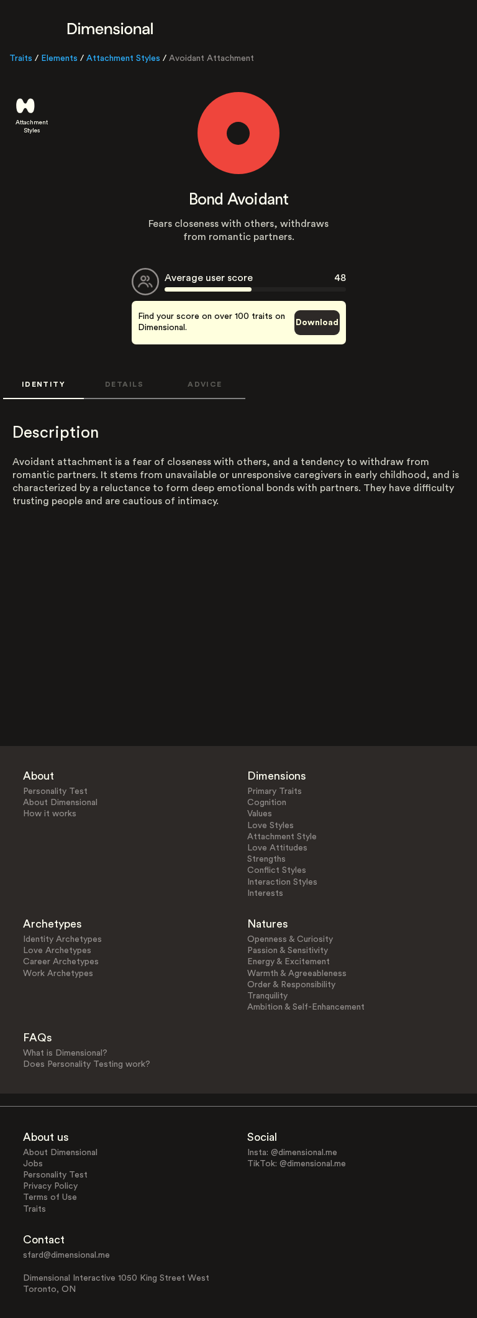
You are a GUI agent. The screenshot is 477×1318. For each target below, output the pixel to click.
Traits (20, 58)
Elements (59, 58)
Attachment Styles (123, 58)
